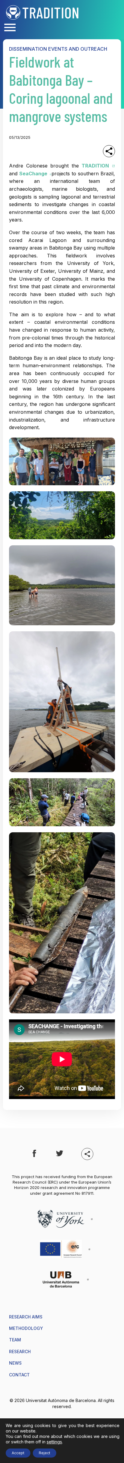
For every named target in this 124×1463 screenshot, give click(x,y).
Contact (19, 1374)
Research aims (25, 1316)
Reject (44, 1453)
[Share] (109, 151)
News (15, 1363)
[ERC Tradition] (42, 12)
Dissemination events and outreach (58, 49)
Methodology (26, 1328)
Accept (18, 1453)
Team (15, 1339)
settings (54, 1441)
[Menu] (9, 28)
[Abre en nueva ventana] (34, 1154)
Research (20, 1351)
